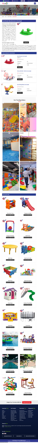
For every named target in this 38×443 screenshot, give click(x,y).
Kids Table (12, 414)
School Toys (21, 420)
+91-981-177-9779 (8, 426)
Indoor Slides (30, 417)
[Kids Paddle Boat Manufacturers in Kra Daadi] (10, 339)
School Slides (30, 413)
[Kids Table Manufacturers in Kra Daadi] (10, 249)
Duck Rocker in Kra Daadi (22, 56)
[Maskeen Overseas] (5, 3)
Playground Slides (13, 411)
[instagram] (24, 0)
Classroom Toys (22, 412)
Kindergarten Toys (22, 417)
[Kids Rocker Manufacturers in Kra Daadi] (28, 227)
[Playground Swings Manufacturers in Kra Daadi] (10, 227)
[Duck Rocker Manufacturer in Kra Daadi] (9, 61)
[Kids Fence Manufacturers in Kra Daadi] (10, 271)
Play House (12, 419)
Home (3, 16)
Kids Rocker (9, 16)
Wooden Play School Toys (23, 411)
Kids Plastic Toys (22, 414)
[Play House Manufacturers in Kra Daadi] (10, 294)
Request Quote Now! (26, 402)
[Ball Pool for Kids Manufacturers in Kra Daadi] (28, 249)
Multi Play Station (13, 418)
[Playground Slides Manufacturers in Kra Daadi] (28, 204)
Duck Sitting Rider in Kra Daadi (23, 84)
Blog (3, 414)
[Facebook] (21, 0)
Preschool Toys (22, 410)
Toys (5, 16)
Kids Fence (12, 417)
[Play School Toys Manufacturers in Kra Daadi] (10, 204)
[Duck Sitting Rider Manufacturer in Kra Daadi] (9, 90)
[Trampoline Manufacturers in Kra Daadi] (28, 316)
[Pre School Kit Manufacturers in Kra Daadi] (10, 384)
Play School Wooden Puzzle (22, 419)
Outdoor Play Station (14, 420)
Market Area (4, 418)
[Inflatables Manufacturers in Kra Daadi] (10, 316)
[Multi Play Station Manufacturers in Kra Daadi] (28, 271)
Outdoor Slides (30, 412)
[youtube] (22, 0)
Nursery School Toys (23, 413)
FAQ (3, 413)
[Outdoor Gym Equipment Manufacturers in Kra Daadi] (28, 361)
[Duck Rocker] (26, 32)
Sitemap (3, 417)
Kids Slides (30, 411)
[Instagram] (11, 117)
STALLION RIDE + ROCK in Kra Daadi (24, 71)
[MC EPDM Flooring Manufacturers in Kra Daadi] (10, 361)
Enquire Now (20, 67)
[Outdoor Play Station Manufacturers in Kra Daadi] (28, 294)
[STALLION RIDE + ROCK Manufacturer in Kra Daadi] (9, 76)
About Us (3, 411)
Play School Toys (13, 410)
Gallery (3, 412)
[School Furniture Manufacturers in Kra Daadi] (28, 384)
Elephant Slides (30, 410)
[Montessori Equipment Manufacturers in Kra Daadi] (28, 339)
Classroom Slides (30, 414)
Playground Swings (14, 412)
